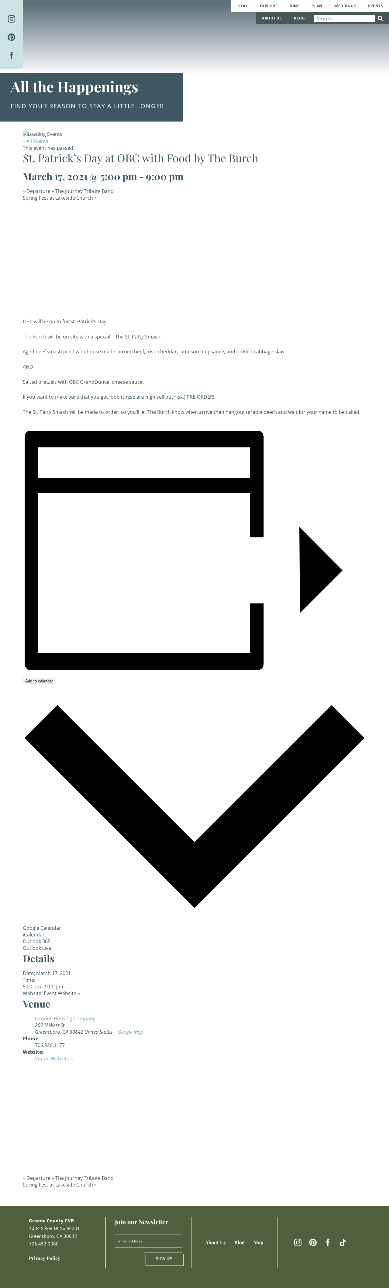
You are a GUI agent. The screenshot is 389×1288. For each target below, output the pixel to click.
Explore (269, 6)
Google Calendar (42, 928)
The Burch (34, 336)
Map (258, 1242)
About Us (272, 18)
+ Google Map (128, 1032)
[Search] (380, 18)
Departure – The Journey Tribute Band (68, 191)
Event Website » (62, 993)
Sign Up (164, 1259)
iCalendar (34, 934)
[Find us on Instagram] (11, 19)
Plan (317, 6)
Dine (294, 6)
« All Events (35, 141)
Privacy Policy (44, 1258)
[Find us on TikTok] (343, 1242)
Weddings (345, 6)
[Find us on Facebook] (11, 55)
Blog (299, 18)
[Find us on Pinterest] (11, 37)
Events (375, 6)
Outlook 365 (36, 941)
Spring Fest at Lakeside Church (60, 197)
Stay (243, 6)
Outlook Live (37, 948)
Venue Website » (54, 1058)
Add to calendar (39, 681)
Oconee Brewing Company (65, 1018)
